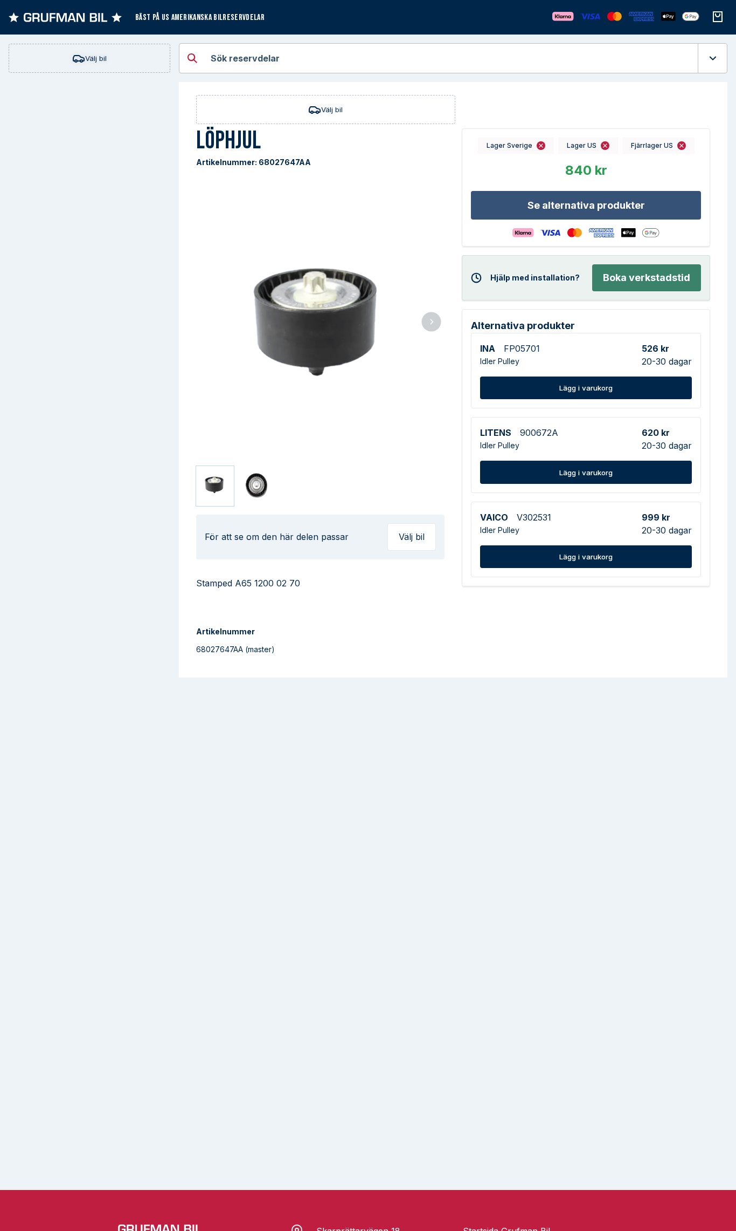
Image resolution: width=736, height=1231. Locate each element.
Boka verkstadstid (646, 277)
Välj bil (96, 58)
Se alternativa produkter (586, 205)
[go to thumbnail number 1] (215, 486)
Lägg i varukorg (586, 388)
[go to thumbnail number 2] (257, 486)
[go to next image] (431, 322)
